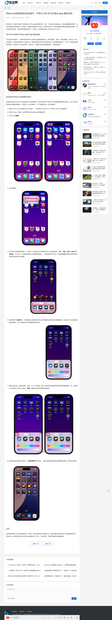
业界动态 (60, 3)
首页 (24, 3)
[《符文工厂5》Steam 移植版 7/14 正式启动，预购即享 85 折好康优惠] (87, 160)
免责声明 (29, 611)
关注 (91, 43)
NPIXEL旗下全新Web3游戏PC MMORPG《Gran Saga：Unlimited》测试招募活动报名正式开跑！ (24, 576)
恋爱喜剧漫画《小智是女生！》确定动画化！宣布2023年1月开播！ (61, 576)
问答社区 (68, 3)
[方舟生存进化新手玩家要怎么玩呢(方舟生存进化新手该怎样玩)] (87, 144)
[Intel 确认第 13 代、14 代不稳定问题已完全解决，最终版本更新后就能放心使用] (87, 136)
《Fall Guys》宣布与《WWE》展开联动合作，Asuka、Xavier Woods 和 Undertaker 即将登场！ (24, 565)
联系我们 (14, 611)
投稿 (105, 2)
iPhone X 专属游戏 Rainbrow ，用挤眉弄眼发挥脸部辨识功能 (61, 565)
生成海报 (59, 617)
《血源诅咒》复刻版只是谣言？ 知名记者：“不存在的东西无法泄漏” (99, 152)
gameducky (56, 614)
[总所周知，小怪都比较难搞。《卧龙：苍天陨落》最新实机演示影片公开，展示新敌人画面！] (87, 210)
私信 (99, 43)
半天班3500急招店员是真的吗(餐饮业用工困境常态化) (99, 168)
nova (7, 17)
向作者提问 (94, 12)
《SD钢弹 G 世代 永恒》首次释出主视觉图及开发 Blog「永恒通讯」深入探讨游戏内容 (24, 570)
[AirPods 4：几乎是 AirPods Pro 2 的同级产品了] (87, 185)
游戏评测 (53, 3)
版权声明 (22, 611)
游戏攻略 (45, 3)
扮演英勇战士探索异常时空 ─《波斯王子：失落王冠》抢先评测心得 (61, 570)
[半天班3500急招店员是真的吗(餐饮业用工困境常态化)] (87, 169)
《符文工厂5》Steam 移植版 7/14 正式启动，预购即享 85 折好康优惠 (99, 160)
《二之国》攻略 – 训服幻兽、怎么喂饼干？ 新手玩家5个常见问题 (99, 176)
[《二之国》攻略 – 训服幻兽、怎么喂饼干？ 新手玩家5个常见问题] (87, 177)
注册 (100, 3)
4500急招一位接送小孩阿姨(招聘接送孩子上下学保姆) (99, 193)
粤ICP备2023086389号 (39, 614)
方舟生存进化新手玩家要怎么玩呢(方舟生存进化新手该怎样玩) (99, 144)
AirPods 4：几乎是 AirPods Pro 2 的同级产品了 (98, 185)
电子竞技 (38, 3)
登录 (96, 3)
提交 (74, 598)
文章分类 (30, 3)
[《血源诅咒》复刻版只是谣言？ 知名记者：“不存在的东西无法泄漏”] (87, 152)
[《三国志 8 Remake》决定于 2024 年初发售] (87, 201)
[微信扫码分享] (64, 617)
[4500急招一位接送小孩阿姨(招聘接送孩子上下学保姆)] (87, 193)
